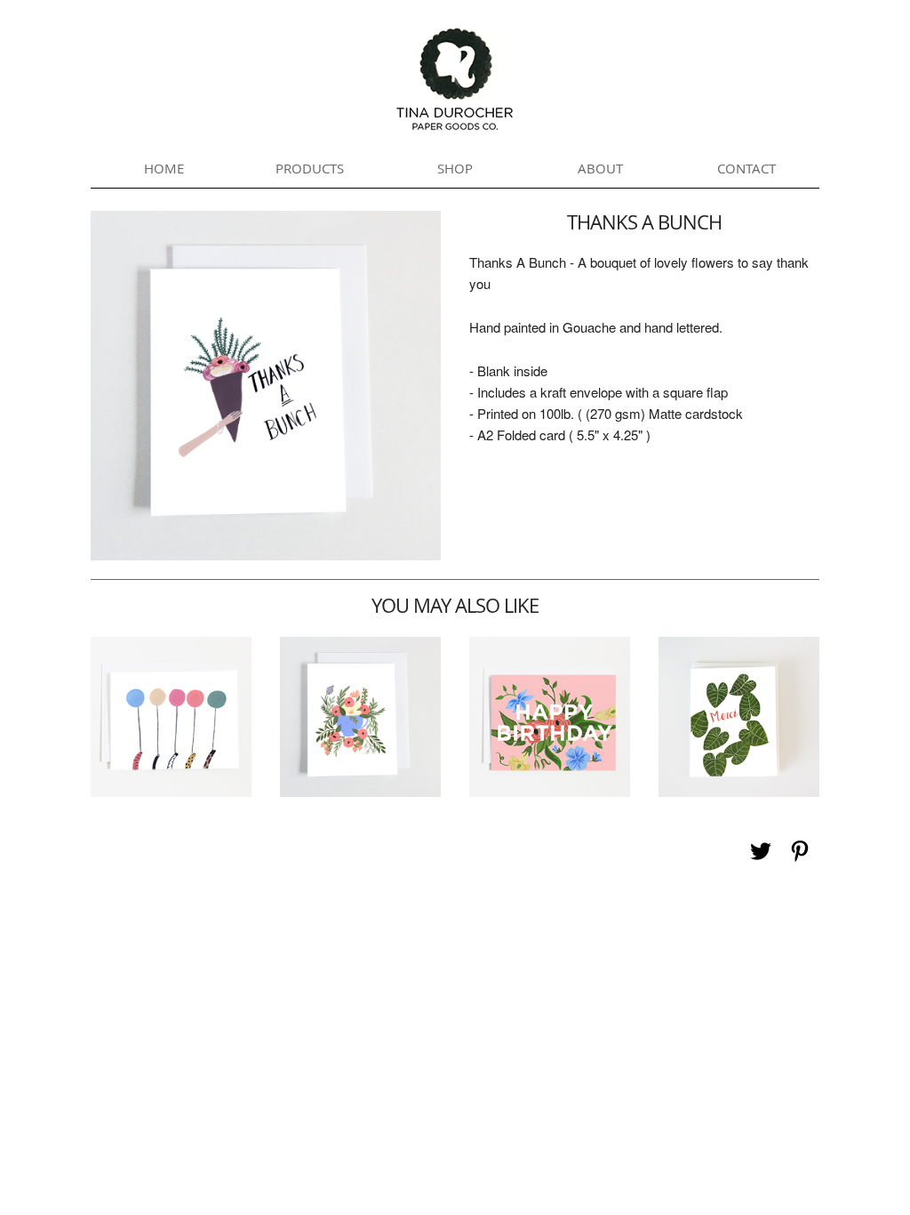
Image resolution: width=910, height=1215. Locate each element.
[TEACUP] (360, 791)
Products (309, 168)
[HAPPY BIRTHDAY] (549, 791)
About (600, 168)
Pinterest (799, 851)
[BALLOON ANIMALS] (171, 791)
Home (164, 168)
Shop (455, 168)
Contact (746, 168)
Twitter (760, 851)
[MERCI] (738, 791)
